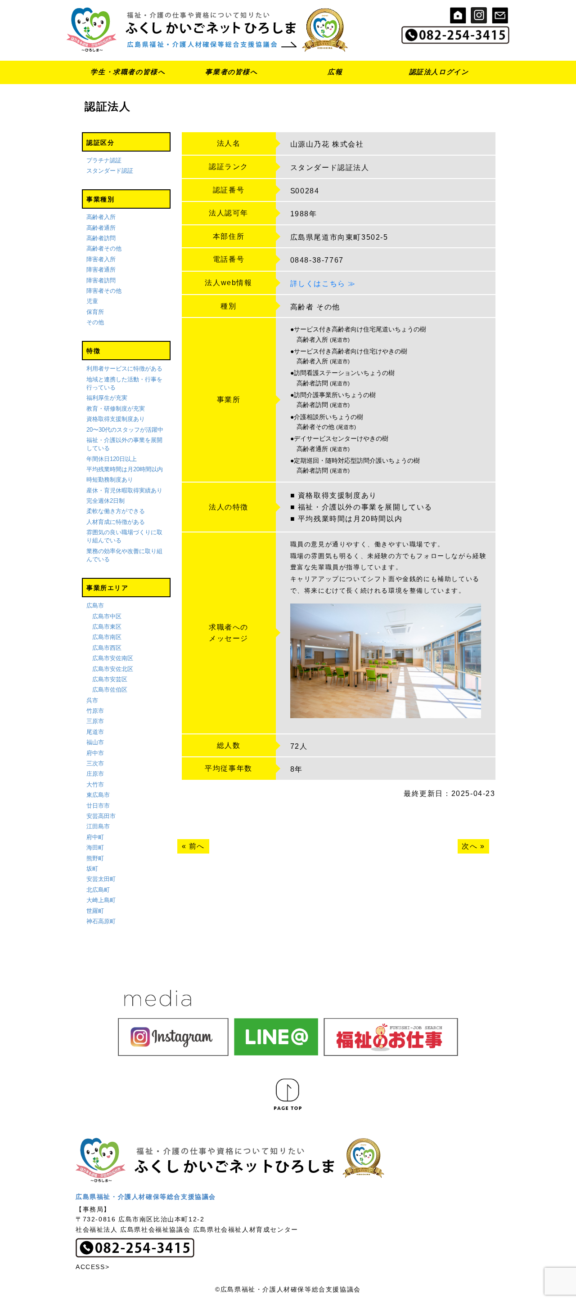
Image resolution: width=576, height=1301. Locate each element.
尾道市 (95, 732)
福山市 (95, 742)
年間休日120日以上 (111, 459)
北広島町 (98, 889)
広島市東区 (107, 626)
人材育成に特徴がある (115, 522)
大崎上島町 (101, 900)
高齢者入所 (101, 217)
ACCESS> (92, 1266)
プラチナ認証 (104, 160)
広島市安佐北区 (112, 669)
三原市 (95, 721)
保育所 (95, 311)
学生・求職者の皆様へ (127, 72)
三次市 (95, 763)
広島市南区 (107, 637)
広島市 (95, 605)
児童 (92, 301)
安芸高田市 (101, 816)
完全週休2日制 (105, 500)
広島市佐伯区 (109, 689)
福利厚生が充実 (106, 397)
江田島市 (98, 826)
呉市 (92, 700)
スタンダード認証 (109, 170)
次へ (469, 846)
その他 (95, 322)
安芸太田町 (101, 879)
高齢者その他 (104, 248)
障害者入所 (101, 259)
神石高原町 (101, 921)
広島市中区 (107, 616)
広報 (335, 72)
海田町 (95, 847)
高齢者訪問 (101, 238)
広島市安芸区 (109, 679)
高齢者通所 (101, 227)
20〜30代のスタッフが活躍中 (124, 429)
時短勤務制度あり (109, 479)
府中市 (95, 753)
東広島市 (98, 794)
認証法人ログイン (439, 72)
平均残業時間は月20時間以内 (124, 469)
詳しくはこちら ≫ (323, 283)
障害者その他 (104, 290)
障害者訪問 (101, 280)
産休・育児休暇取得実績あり (124, 490)
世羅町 (95, 911)
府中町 (95, 837)
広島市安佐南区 (112, 658)
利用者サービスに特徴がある (124, 368)
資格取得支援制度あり (115, 419)
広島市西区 (107, 647)
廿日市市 (98, 805)
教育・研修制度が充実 (115, 408)
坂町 (92, 868)
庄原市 (95, 773)
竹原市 (95, 710)
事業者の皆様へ (231, 72)
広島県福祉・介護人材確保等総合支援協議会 (146, 1196)
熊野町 (95, 858)
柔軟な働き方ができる (115, 511)
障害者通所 (101, 269)
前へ (197, 846)
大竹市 (95, 784)
